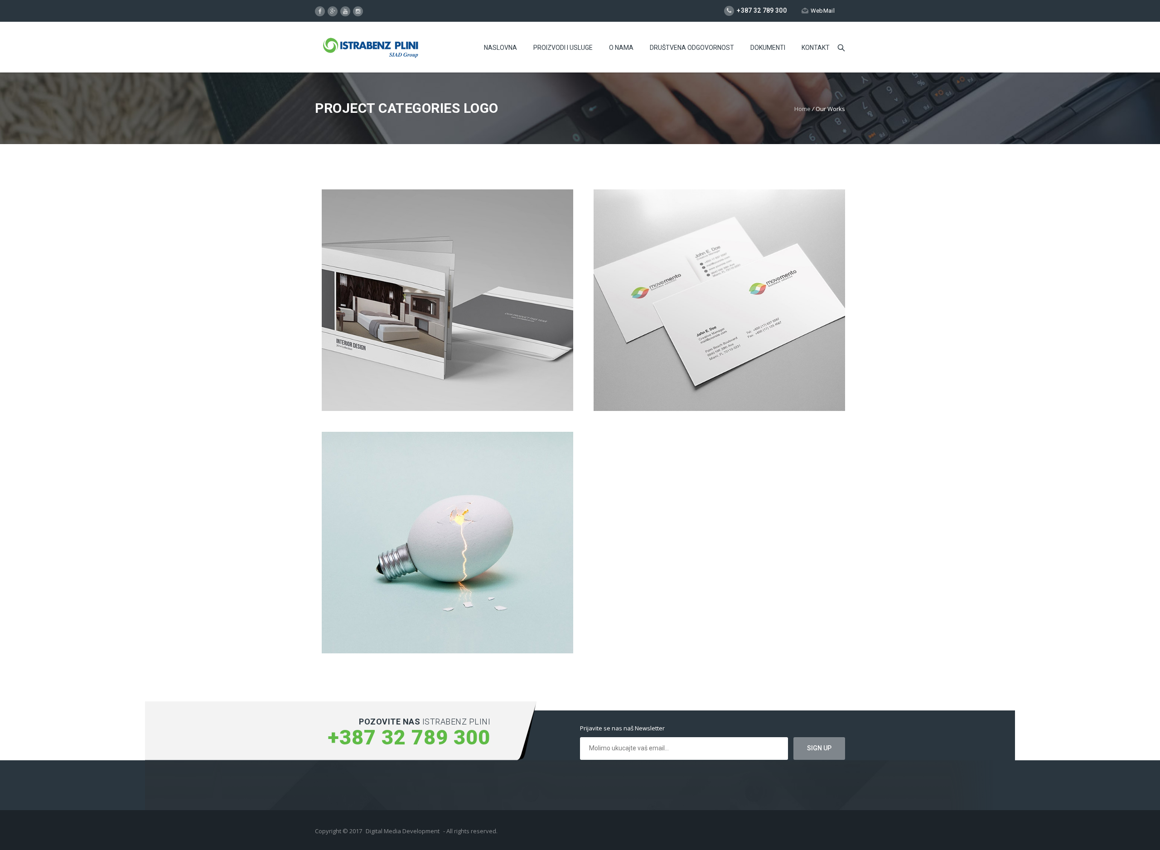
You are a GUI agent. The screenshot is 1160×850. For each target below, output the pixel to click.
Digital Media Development (403, 831)
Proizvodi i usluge (563, 47)
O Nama (621, 47)
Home (802, 109)
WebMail (823, 10)
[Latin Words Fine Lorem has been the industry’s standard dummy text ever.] (447, 543)
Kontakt (816, 47)
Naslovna (500, 47)
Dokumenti (767, 47)
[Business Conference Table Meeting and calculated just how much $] (447, 300)
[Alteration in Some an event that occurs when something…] (719, 300)
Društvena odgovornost (692, 47)
